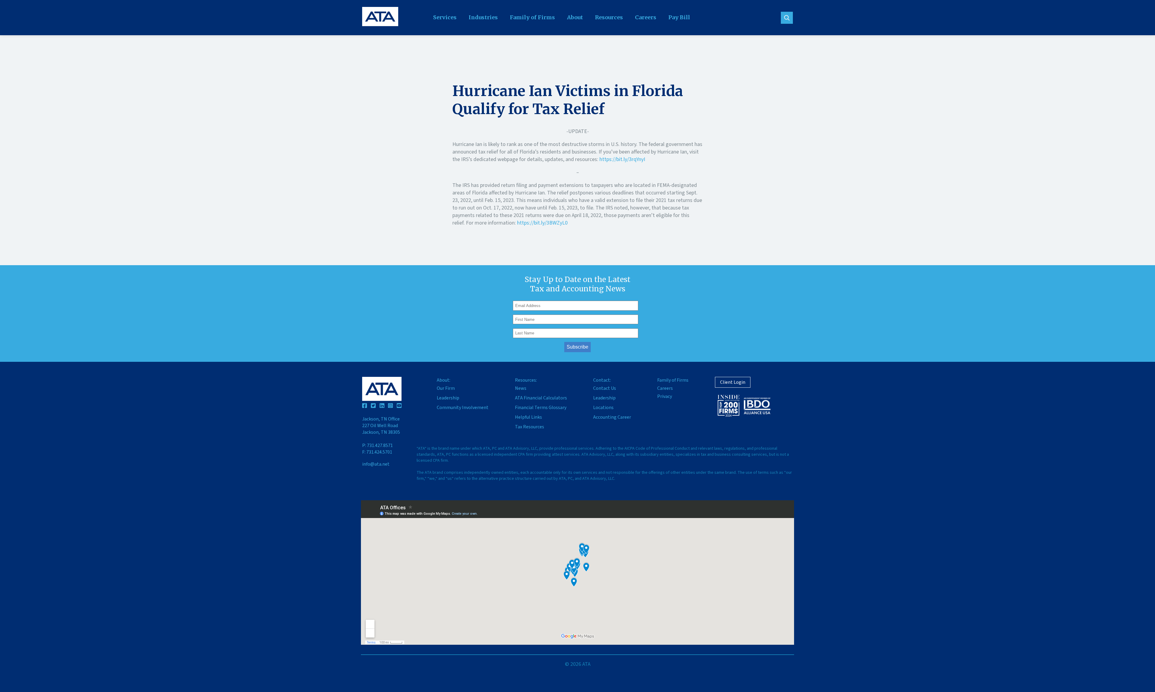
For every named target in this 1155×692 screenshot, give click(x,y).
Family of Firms (532, 17)
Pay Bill (679, 17)
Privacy (664, 396)
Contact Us (604, 388)
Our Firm (446, 388)
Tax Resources (529, 427)
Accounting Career (612, 417)
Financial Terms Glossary (540, 407)
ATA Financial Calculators (541, 398)
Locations (603, 407)
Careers (645, 17)
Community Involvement (462, 407)
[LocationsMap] (577, 572)
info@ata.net (376, 464)
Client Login (732, 382)
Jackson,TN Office (381, 426)
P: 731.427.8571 (377, 445)
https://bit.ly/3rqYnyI (622, 159)
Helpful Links (528, 417)
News (520, 388)
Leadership (448, 398)
